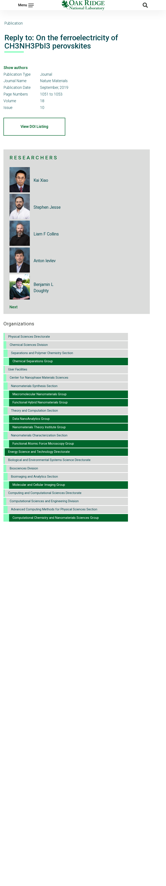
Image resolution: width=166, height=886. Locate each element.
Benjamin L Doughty (43, 287)
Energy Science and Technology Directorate (39, 452)
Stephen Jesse (47, 207)
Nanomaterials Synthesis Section (34, 386)
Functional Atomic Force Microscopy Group (43, 443)
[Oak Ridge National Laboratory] (83, 5)
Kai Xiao (41, 180)
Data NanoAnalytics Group (31, 419)
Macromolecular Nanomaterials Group (40, 394)
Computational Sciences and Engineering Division (44, 501)
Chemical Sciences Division (29, 345)
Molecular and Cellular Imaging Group (39, 485)
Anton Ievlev (45, 260)
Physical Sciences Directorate (29, 337)
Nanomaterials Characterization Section (39, 435)
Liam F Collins (46, 234)
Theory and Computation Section (34, 410)
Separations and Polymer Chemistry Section (42, 353)
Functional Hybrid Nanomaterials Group (40, 402)
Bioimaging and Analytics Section (34, 476)
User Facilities (17, 369)
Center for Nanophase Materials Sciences (39, 377)
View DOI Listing (34, 126)
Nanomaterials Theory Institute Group (39, 427)
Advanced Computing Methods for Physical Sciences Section (54, 509)
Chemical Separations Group (33, 361)
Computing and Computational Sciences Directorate (44, 493)
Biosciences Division (24, 468)
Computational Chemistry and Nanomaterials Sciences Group (56, 518)
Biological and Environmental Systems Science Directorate (49, 460)
